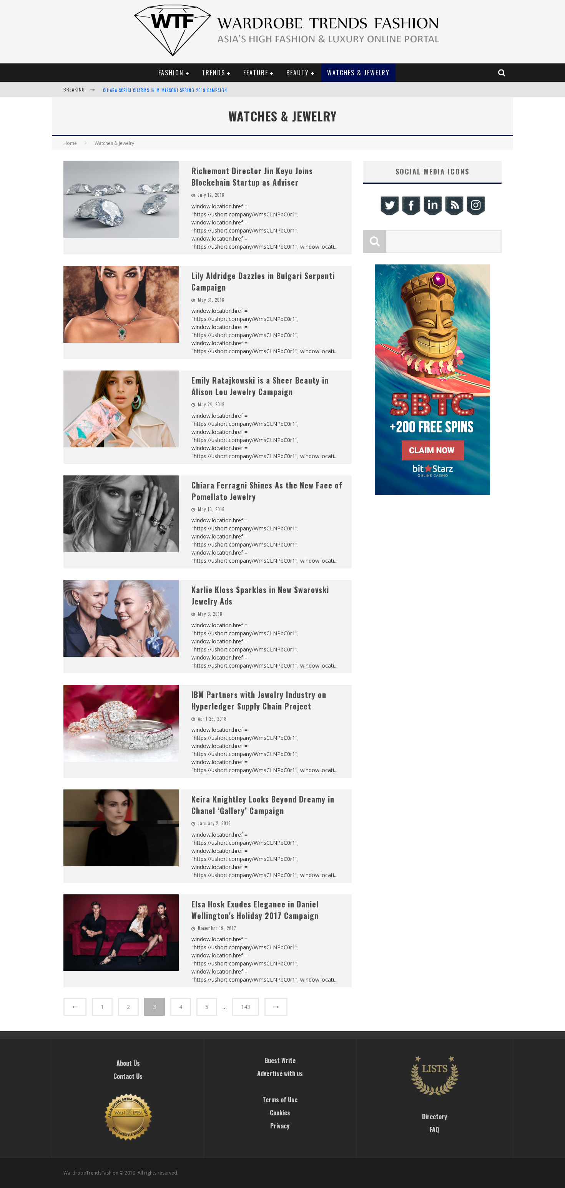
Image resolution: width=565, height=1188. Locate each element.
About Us (128, 1063)
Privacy (279, 1125)
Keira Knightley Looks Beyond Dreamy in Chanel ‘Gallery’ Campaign (262, 804)
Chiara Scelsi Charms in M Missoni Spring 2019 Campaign (165, 85)
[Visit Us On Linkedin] (432, 214)
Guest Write (280, 1060)
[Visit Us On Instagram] (475, 214)
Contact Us (128, 1076)
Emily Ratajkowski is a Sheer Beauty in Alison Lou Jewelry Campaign (260, 385)
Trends (213, 72)
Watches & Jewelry (358, 72)
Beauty (297, 72)
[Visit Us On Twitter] (389, 214)
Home (70, 143)
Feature (255, 72)
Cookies (280, 1112)
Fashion (171, 72)
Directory (434, 1116)
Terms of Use (280, 1099)
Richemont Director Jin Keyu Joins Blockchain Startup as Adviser (252, 176)
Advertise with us (280, 1073)
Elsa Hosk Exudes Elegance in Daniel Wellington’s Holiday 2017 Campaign (255, 909)
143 (245, 1006)
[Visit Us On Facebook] (411, 214)
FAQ (434, 1129)
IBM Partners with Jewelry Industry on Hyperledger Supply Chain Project (258, 700)
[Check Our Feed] (454, 214)
